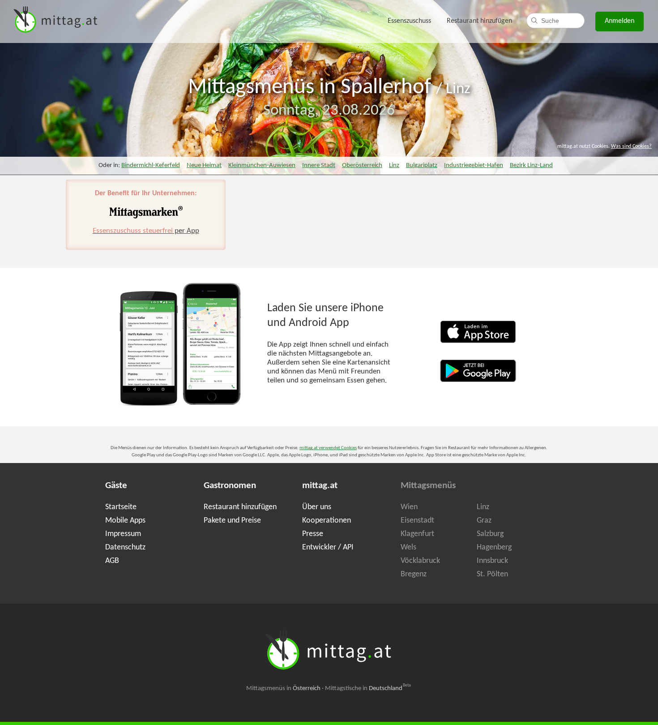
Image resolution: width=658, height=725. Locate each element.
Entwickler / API (328, 547)
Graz (484, 520)
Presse (312, 534)
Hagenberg (494, 547)
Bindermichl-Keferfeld (150, 165)
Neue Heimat (204, 165)
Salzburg (490, 534)
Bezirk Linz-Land (531, 165)
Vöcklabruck (420, 561)
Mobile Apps (125, 520)
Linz (458, 89)
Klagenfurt (417, 534)
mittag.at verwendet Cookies (328, 448)
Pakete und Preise (232, 520)
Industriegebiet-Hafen (473, 165)
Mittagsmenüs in (283, 688)
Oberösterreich (362, 165)
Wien (409, 507)
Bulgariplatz (421, 165)
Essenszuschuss (409, 21)
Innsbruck (492, 561)
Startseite (121, 507)
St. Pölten (492, 574)
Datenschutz (125, 547)
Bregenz (414, 574)
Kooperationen (326, 520)
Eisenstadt (417, 520)
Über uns (316, 507)
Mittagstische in (368, 688)
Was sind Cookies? (631, 146)
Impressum (123, 534)
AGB (112, 561)
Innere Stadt (318, 165)
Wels (408, 547)
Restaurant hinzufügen (479, 21)
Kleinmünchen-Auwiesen (261, 165)
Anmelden (619, 21)
